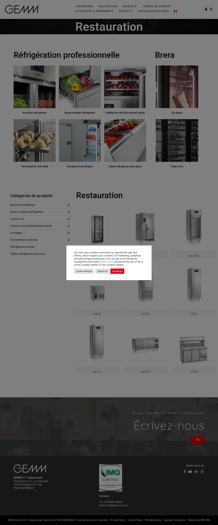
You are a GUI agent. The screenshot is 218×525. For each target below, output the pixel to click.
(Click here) (107, 261)
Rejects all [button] (102, 271)
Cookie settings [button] (84, 271)
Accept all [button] (117, 271)
